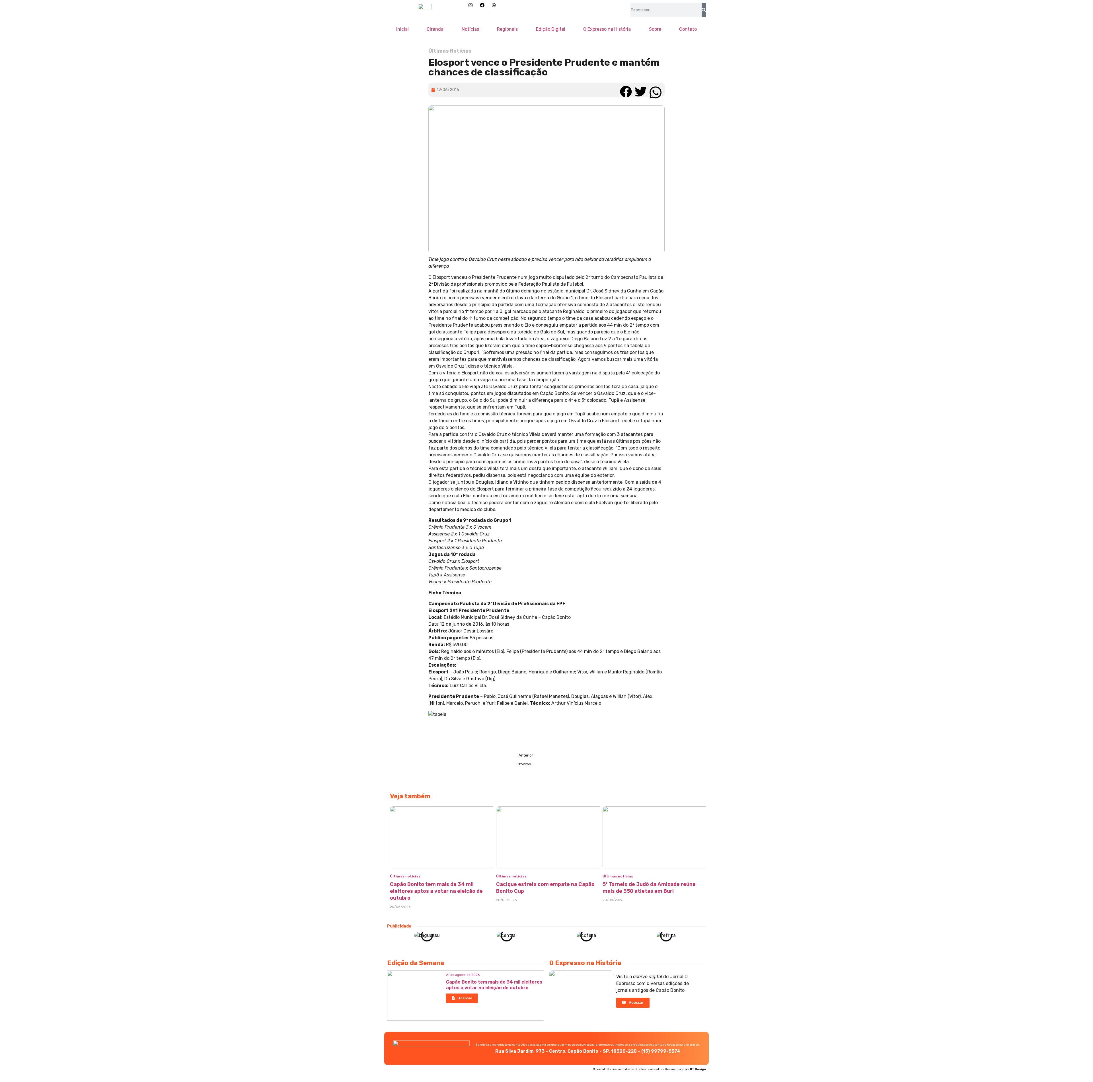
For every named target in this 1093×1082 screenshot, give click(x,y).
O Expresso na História (607, 29)
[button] (626, 90)
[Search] (704, 10)
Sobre (655, 29)
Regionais (507, 29)
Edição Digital (550, 29)
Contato (688, 29)
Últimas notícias (405, 876)
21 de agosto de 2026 (463, 975)
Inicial (402, 29)
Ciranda (435, 29)
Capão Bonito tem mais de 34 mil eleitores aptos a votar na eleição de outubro (436, 891)
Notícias (470, 29)
